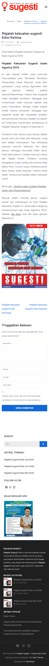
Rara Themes (38, 658)
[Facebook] (6, 487)
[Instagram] (10, 487)
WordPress (30, 662)
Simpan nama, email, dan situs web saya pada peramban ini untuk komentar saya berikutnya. (21, 398)
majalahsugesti (26, 42)
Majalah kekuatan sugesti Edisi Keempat (11, 308)
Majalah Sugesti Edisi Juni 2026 (19, 466)
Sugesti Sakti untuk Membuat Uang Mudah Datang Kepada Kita (23, 623)
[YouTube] (14, 487)
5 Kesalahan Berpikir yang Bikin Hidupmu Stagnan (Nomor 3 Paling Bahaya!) (21, 632)
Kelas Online (9, 616)
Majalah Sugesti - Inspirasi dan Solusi (31, 653)
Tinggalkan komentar (13, 45)
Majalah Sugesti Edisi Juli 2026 (19, 459)
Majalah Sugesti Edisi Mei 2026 (19, 473)
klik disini (16, 214)
